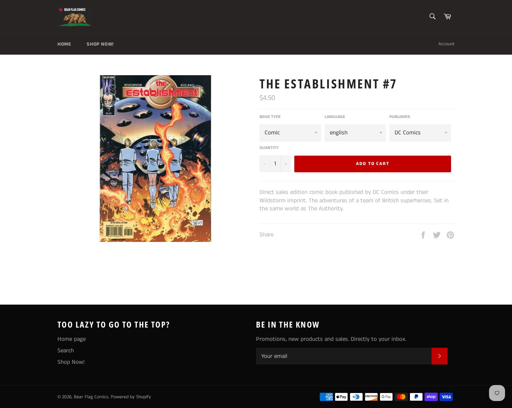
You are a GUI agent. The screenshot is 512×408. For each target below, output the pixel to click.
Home (64, 44)
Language (335, 117)
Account (447, 44)
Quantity (269, 148)
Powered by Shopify (131, 397)
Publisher (399, 117)
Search (65, 350)
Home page (71, 339)
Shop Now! (100, 44)
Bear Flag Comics (91, 397)
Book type (270, 117)
